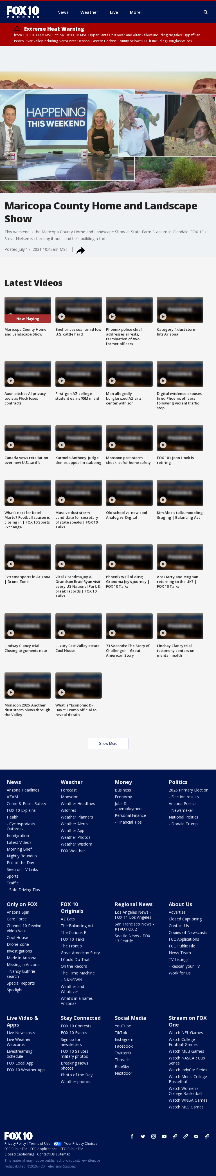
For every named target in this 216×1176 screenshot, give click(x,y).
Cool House (17, 937)
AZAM (12, 796)
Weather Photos (76, 837)
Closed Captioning (185, 919)
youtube (164, 1136)
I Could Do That (75, 959)
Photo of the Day (77, 1074)
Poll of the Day (20, 862)
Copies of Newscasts (188, 932)
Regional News (133, 904)
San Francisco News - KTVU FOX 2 (134, 926)
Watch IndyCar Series (188, 1069)
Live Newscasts (21, 1032)
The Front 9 (71, 946)
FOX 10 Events (74, 1032)
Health (13, 817)
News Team (180, 952)
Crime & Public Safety (26, 803)
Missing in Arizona (23, 964)
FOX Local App (20, 1063)
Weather (72, 782)
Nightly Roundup (22, 855)
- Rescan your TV (184, 966)
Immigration (18, 835)
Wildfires (68, 810)
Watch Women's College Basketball (185, 1091)
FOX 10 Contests (76, 1026)
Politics (178, 782)
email (196, 1136)
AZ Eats (68, 919)
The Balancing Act (77, 925)
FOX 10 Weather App (26, 1069)
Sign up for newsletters (71, 1042)
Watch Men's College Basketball (188, 1079)
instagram (153, 1136)
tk (174, 1136)
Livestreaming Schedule (19, 1053)
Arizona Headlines (23, 790)
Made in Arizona (21, 957)
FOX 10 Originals (72, 907)
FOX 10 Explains (21, 810)
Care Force (17, 919)
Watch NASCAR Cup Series (187, 1060)
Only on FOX (22, 904)
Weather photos (75, 1081)
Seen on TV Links (22, 869)
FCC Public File (182, 946)
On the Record (74, 966)
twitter (142, 1136)
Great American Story (80, 952)
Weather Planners (77, 817)
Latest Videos (19, 842)
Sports (13, 876)
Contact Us (179, 925)
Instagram (124, 1039)
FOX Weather (73, 850)
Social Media (130, 1017)
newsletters (207, 1136)
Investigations (19, 951)
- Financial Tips (128, 822)
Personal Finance (130, 815)
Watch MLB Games (186, 1051)
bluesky (185, 1136)
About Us (180, 904)
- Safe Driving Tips (23, 889)
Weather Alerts (74, 823)
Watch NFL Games (186, 1032)
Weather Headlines (78, 803)
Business (123, 790)
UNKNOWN (71, 979)
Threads (122, 1059)
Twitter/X (123, 1053)
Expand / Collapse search (205, 12)
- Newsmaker (181, 810)
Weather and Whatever (72, 989)
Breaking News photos (74, 1065)
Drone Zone (18, 944)
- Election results (184, 796)
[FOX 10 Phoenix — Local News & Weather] (25, 12)
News (14, 782)
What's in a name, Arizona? (77, 1001)
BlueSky (122, 1066)
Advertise (177, 912)
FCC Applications (184, 939)
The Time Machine (78, 973)
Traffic (13, 883)
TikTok (121, 1032)
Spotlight (15, 989)
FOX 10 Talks (73, 939)
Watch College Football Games (183, 1042)
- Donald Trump (183, 823)
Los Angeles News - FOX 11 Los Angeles (133, 914)
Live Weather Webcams (19, 1042)
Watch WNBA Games (188, 1100)
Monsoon (69, 796)
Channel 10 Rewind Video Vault (24, 928)
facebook (132, 1136)
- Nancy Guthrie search (21, 974)
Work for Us (180, 973)
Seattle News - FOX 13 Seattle (132, 938)
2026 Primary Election (188, 790)
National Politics (183, 817)
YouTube (123, 1026)
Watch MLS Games (186, 1107)
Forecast (69, 790)
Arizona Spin (18, 912)
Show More (108, 743)
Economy (123, 796)
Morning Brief (19, 849)
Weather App (72, 830)
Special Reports (21, 983)
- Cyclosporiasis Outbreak (21, 826)
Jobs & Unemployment (129, 806)
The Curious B (74, 932)
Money (123, 782)
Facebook (124, 1046)
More (135, 12)
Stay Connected (81, 1017)
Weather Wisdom (76, 844)
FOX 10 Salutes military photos (74, 1053)
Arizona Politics (183, 803)
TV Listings (178, 959)
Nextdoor (123, 1073)
